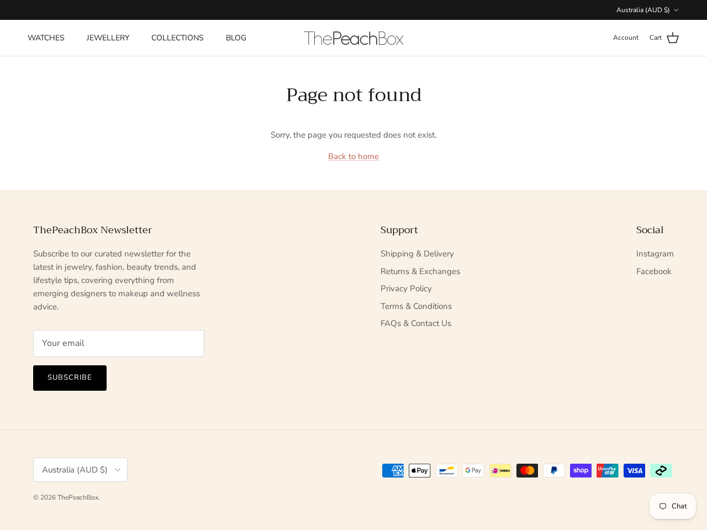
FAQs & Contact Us (416, 323)
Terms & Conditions (416, 306)
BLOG (236, 38)
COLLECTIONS (177, 38)
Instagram (655, 253)
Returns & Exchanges (420, 271)
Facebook (654, 271)
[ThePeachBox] (353, 38)
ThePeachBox (77, 497)
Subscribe (70, 377)
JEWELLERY (108, 38)
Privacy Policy (406, 288)
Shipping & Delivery (417, 253)
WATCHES (46, 38)
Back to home (353, 156)
